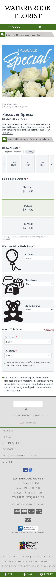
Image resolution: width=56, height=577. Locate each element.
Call (10, 574)
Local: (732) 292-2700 (28, 492)
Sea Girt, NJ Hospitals (43, 556)
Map (29, 574)
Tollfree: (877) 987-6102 (28, 497)
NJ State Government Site (40, 561)
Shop (16, 27)
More (6, 133)
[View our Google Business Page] (30, 471)
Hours (48, 574)
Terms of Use (48, 566)
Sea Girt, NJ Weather (13, 561)
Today (30, 151)
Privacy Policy (8, 566)
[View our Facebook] (25, 471)
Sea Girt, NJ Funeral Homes (15, 556)
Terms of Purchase (28, 566)
